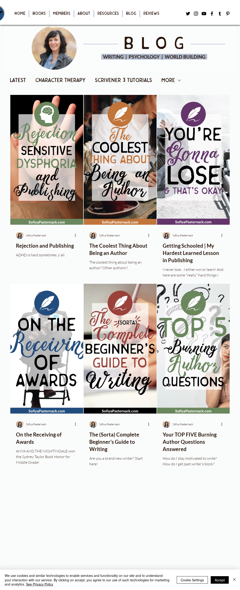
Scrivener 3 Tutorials (123, 80)
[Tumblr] (220, 13)
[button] (39, 13)
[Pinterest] (228, 13)
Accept (220, 580)
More (168, 80)
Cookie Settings (192, 580)
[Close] (234, 579)
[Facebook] (212, 13)
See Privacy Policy (39, 584)
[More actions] (77, 235)
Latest (18, 80)
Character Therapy (60, 80)
